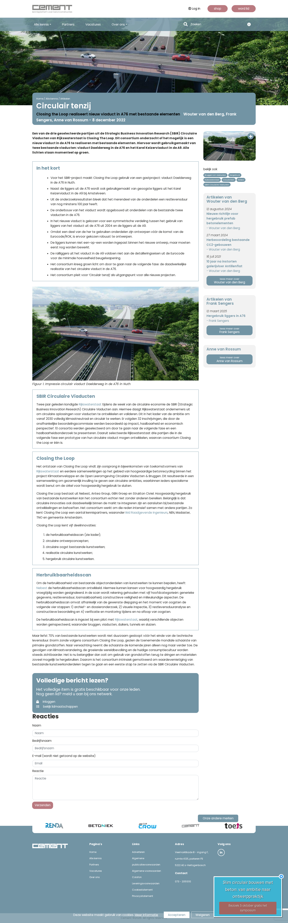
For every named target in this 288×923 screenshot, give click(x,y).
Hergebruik (234, 175)
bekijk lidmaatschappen (60, 706)
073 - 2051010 (183, 881)
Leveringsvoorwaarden (145, 883)
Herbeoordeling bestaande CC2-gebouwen (228, 242)
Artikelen (65, 98)
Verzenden (43, 805)
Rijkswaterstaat (90, 404)
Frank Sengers (229, 330)
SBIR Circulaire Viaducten (217, 184)
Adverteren (138, 852)
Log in (196, 8)
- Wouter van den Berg (223, 228)
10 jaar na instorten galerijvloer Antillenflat (224, 263)
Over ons (94, 877)
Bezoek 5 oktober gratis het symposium (248, 908)
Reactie (38, 771)
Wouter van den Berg (229, 280)
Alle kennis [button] (41, 24)
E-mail (64, 756)
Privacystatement (142, 896)
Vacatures (93, 24)
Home (39, 98)
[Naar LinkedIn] (221, 852)
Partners (68, 24)
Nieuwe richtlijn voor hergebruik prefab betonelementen (222, 218)
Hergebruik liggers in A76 (225, 316)
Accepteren (176, 915)
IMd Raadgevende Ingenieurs (146, 512)
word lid (243, 8)
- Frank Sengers (217, 321)
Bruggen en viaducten (215, 175)
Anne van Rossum (229, 359)
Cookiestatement (142, 889)
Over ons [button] (118, 24)
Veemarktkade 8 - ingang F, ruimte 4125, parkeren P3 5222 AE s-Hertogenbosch (191, 859)
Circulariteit (228, 179)
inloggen (48, 702)
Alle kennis (52, 98)
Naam (36, 725)
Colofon (137, 877)
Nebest (41, 588)
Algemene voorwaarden (146, 871)
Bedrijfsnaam (42, 741)
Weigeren (203, 915)
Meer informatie (146, 915)
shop (217, 8)
